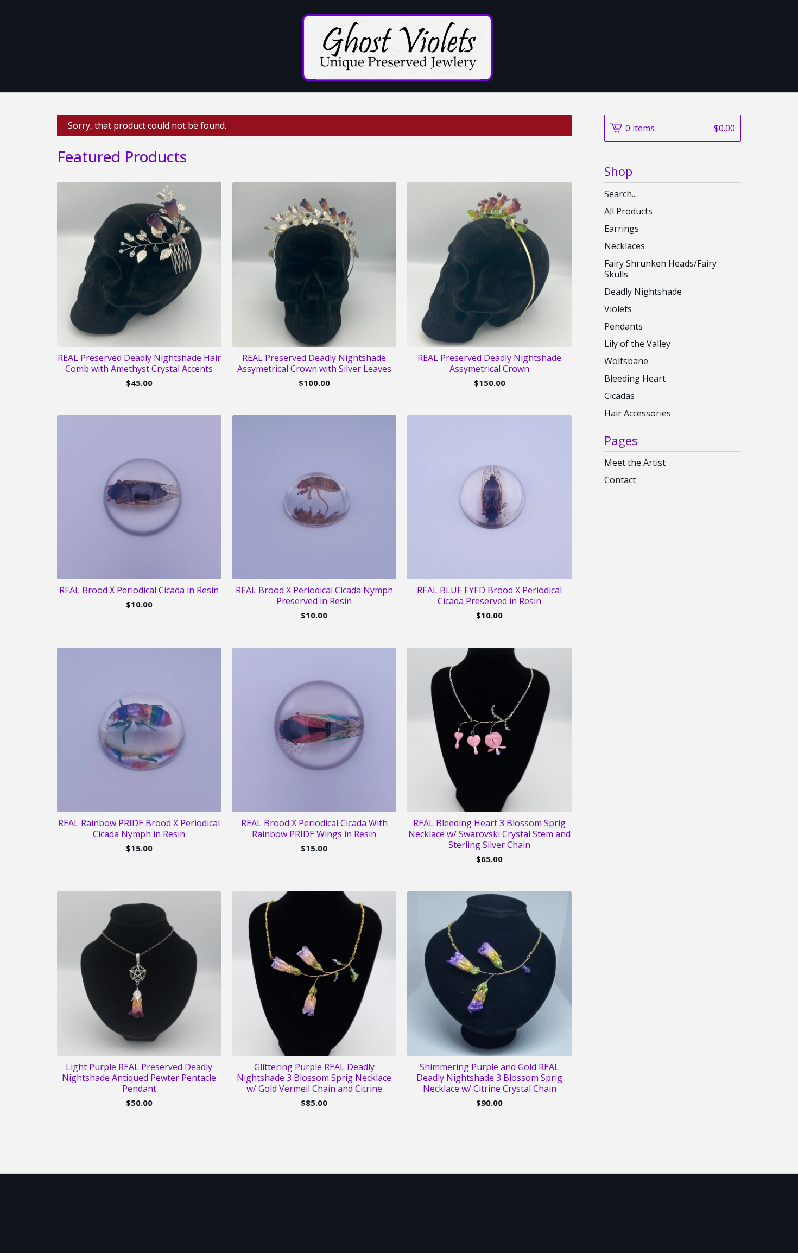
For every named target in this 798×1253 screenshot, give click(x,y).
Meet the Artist (635, 463)
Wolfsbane (626, 361)
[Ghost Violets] (399, 46)
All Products (628, 211)
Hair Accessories (637, 413)
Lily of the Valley (637, 344)
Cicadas (619, 396)
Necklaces (624, 246)
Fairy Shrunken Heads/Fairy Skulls (660, 268)
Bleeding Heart (635, 378)
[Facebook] (399, 1201)
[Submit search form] (732, 193)
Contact (620, 480)
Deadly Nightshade (643, 292)
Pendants (623, 326)
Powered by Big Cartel (399, 1227)
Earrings (621, 229)
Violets (618, 309)
